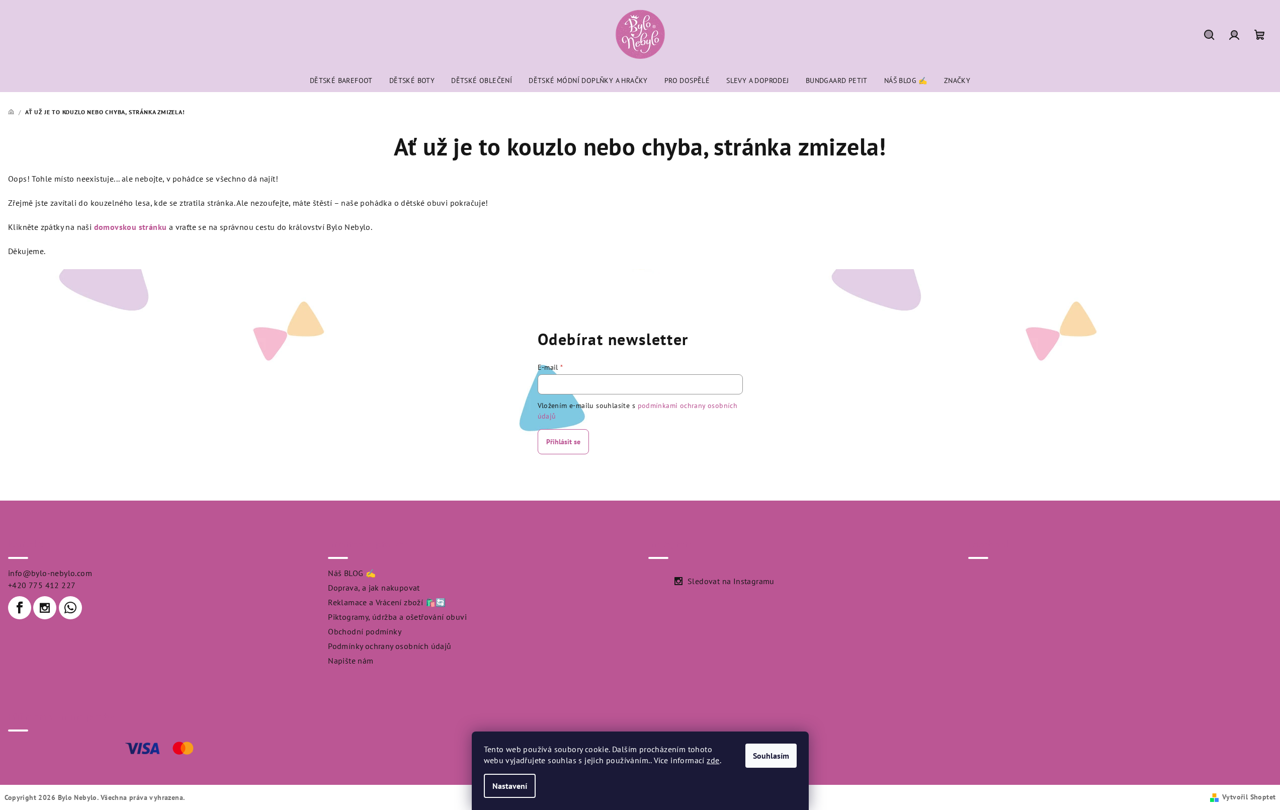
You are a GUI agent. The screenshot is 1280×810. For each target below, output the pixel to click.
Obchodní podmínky (364, 631)
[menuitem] (341, 80)
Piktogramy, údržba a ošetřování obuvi (397, 617)
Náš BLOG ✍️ (352, 573)
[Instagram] (44, 607)
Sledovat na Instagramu (731, 581)
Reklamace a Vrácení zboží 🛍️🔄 (387, 602)
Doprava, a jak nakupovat (374, 588)
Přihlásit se (563, 441)
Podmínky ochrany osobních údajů (389, 646)
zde (713, 760)
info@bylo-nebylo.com (50, 573)
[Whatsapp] (70, 607)
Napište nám (350, 661)
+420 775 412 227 (41, 585)
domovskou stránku (130, 227)
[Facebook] (19, 607)
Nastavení (509, 786)
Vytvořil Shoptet (1248, 796)
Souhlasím (771, 756)
